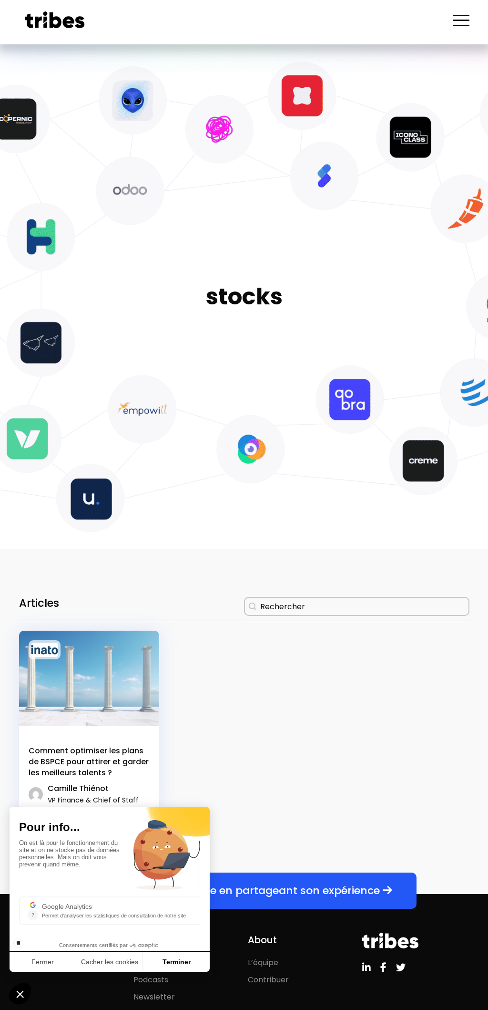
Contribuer (268, 979)
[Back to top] (473, 971)
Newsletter (154, 996)
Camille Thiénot (93, 794)
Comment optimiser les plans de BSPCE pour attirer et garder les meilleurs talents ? (89, 761)
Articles (147, 962)
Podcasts (150, 979)
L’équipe (263, 962)
